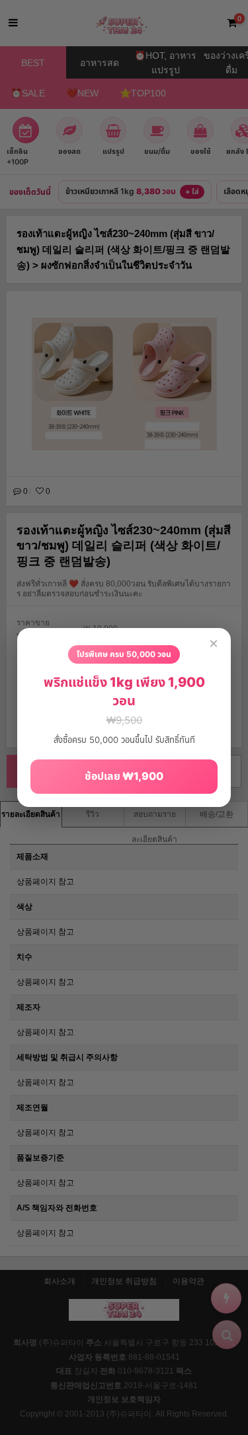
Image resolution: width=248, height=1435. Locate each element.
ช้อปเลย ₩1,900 (124, 776)
